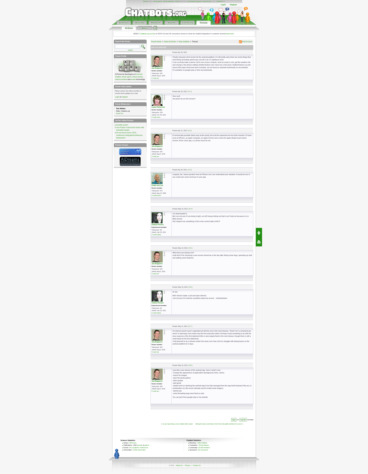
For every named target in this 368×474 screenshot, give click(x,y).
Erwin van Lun (157, 185)
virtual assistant (121, 79)
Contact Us (197, 465)
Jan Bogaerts (157, 68)
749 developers (203, 445)
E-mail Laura (156, 117)
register (243, 420)
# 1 (190, 91)
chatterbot (219, 1)
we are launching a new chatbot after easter (177, 424)
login (234, 420)
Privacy (187, 465)
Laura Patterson (158, 107)
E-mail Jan (155, 78)
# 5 (190, 248)
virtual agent (126, 77)
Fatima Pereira (158, 225)
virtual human (207, 1)
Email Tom (119, 113)
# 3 (190, 170)
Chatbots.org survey (147, 34)
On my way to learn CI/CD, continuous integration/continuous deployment (129, 135)
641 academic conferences (138, 447)
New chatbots (184, 42)
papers (146, 445)
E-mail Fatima (156, 234)
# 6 (190, 287)
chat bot (177, 1)
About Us (179, 465)
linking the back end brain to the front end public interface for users (218, 424)
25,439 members (204, 447)
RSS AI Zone (247, 42)
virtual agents (157, 1)
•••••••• (130, 50)
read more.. (230, 34)
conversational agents (194, 1)
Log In (223, 5)
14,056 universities (139, 450)
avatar (133, 79)
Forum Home (156, 42)
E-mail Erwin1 (156, 195)
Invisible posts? (122, 125)
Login (117, 97)
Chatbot (145, 1)
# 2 (190, 130)
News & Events (170, 42)
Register (233, 5)
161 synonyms (203, 450)
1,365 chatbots (202, 443)
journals (139, 445)
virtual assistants (168, 1)
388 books (133, 443)
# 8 (190, 365)
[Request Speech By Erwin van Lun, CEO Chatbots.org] (259, 232)
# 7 (190, 326)
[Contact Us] (259, 241)
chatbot (118, 77)
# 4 (190, 209)
